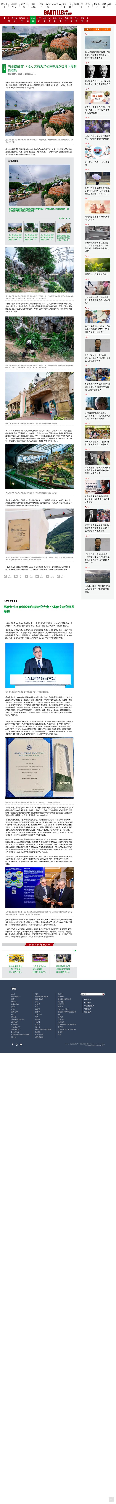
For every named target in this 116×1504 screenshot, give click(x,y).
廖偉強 (37, 1019)
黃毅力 (60, 1007)
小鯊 (36, 1007)
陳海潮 (60, 1032)
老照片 (37, 1027)
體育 (82, 5)
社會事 (33, 19)
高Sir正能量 (39, 999)
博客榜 (82, 19)
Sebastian (15, 1004)
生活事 (104, 5)
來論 (59, 1034)
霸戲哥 (37, 1009)
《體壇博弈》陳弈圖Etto (67, 1029)
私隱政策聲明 (89, 1006)
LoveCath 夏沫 (63, 1009)
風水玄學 (14, 1012)
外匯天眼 (61, 1004)
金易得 (60, 1017)
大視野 (66, 19)
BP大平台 (24, 5)
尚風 (36, 1017)
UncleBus (14, 1024)
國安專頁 (4, 5)
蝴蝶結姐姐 (39, 1037)
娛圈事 (64, 5)
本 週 (97, 29)
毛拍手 (60, 994)
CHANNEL (56, 4)
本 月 (106, 29)
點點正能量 (15, 1029)
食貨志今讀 (39, 1034)
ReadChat (15, 1032)
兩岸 (71, 19)
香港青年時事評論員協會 (67, 1012)
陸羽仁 (13, 1007)
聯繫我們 (87, 1009)
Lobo (13, 1014)
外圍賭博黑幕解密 (41, 996)
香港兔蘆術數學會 (18, 1019)
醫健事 (61, 19)
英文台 (41, 5)
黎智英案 (22, 19)
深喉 (36, 994)
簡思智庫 (61, 1022)
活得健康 (14, 1022)
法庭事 (39, 19)
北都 (9, 19)
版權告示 (87, 999)
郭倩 (36, 1002)
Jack (59, 1014)
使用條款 (87, 1002)
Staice (37, 1024)
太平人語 (38, 1014)
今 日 (88, 29)
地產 (50, 19)
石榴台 (48, 5)
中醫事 (55, 19)
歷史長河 (97, 5)
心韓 (70, 5)
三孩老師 (61, 1019)
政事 (28, 19)
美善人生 (88, 5)
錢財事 (45, 19)
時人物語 (61, 1002)
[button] (66, 218)
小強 (13, 1009)
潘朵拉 (37, 1022)
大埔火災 (14, 19)
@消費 (76, 19)
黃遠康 (13, 1017)
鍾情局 (13, 1002)
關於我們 (87, 1012)
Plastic (76, 4)
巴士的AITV (14, 5)
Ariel (12, 994)
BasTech (112, 4)
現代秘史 (61, 996)
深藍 (13, 999)
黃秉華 (37, 1012)
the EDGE (33, 5)
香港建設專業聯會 (64, 999)
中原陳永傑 (15, 1027)
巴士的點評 (15, 996)
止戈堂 (37, 1004)
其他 (87, 19)
